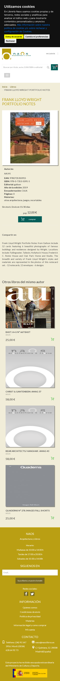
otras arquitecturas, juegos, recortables (23, 200)
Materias (30, 620)
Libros (13, 86)
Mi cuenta (30, 629)
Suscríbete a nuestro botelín (30, 580)
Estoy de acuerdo (14, 36)
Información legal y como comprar (30, 625)
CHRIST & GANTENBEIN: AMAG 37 (23, 391)
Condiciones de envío (30, 612)
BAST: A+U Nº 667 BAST (18, 332)
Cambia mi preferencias (36, 36)
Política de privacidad (30, 616)
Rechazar (10, 41)
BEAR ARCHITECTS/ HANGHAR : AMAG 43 (27, 451)
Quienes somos (30, 607)
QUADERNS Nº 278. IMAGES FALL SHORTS (28, 510)
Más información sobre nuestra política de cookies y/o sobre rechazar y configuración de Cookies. (27, 28)
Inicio (4, 86)
